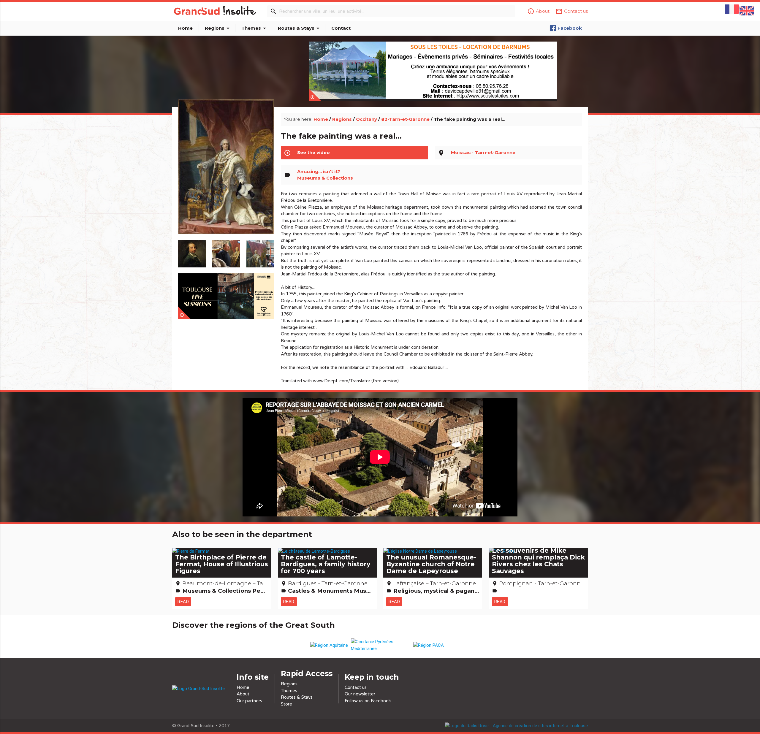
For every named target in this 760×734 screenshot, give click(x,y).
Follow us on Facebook (368, 700)
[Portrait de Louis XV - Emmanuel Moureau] (226, 251)
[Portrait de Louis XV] (226, 173)
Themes (254, 28)
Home (185, 28)
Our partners (249, 700)
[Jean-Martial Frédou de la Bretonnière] (192, 251)
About (243, 694)
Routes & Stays (300, 28)
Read (183, 601)
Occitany (366, 119)
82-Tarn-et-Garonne (405, 119)
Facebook (570, 28)
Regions (218, 28)
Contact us (356, 687)
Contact (341, 28)
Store (286, 704)
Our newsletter (360, 694)
